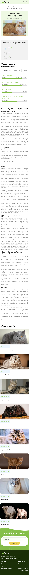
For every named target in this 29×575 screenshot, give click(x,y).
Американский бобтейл (6, 449)
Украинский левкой (5, 524)
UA (21, 2)
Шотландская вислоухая (6, 375)
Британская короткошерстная (8, 350)
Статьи (19, 566)
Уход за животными (23, 570)
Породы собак (4, 564)
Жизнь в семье (7, 70)
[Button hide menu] (26, 2)
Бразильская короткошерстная (8, 400)
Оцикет (2, 474)
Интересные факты (23, 568)
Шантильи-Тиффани (5, 424)
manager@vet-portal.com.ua (8, 556)
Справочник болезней (6, 568)
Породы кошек (4, 566)
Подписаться (15, 543)
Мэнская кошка (4, 499)
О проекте (20, 564)
